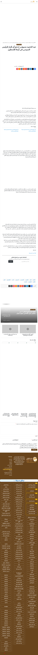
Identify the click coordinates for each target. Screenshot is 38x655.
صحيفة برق (32, 507)
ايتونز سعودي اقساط (19, 497)
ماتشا (19, 564)
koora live (6, 554)
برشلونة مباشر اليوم (6, 533)
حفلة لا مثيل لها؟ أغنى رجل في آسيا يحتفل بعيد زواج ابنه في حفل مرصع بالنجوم (6, 415)
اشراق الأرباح (32, 582)
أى (30, 279)
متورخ (32, 546)
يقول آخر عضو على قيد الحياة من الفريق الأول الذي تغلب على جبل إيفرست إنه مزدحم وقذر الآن (23, 415)
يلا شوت (19, 603)
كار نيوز (32, 540)
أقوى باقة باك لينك (19, 584)
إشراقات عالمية (28, 42)
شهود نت (31, 570)
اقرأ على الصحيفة (32, 253)
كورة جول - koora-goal (6, 548)
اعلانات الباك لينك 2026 (32, 605)
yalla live (6, 539)
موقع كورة (6, 606)
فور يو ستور (19, 516)
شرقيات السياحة (32, 578)
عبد (12, 279)
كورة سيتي (6, 521)
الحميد (27, 279)
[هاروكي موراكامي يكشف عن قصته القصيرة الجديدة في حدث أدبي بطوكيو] (14, 377)
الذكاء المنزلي (9, 465)
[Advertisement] (19, 10)
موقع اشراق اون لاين (31, 511)
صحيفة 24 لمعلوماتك (8, 472)
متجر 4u (19, 518)
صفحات (10, 475)
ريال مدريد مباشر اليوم (6, 531)
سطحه (6, 486)
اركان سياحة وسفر (32, 513)
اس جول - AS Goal (6, 571)
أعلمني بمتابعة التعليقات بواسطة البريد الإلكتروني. (28, 445)
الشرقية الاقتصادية (32, 532)
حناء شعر (19, 560)
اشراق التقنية (32, 519)
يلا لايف (6, 527)
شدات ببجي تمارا (19, 486)
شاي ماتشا (19, 566)
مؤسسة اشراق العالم (8, 473)
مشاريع (19, 592)
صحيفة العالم (32, 626)
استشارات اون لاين (32, 557)
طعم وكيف (32, 567)
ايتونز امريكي (19, 495)
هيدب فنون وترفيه (32, 624)
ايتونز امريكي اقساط (19, 530)
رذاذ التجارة (32, 565)
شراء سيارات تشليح (6, 505)
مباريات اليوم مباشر (19, 607)
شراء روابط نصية (32, 590)
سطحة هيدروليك (6, 491)
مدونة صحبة (32, 576)
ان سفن (32, 521)
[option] (19, 313)
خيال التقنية (32, 525)
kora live (6, 577)
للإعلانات (3, 653)
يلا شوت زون (6, 645)
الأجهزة (11, 463)
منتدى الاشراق (32, 603)
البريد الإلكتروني (34, 439)
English (10, 470)
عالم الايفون (32, 534)
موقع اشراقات (31, 509)
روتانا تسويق (32, 551)
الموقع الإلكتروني (15, 439)
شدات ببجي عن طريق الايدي (19, 521)
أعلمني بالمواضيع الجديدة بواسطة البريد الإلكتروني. (28, 447)
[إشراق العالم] (32, 2)
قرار (34, 281)
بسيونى (17, 279)
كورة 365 (6, 519)
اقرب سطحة (6, 499)
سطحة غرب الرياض (6, 495)
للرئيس (29, 281)
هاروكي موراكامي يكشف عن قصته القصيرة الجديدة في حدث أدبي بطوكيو (14, 414)
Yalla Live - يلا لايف (6, 562)
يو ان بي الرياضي (32, 618)
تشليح (6, 501)
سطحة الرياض (6, 484)
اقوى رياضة (32, 607)
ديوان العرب (19, 590)
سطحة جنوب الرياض (6, 497)
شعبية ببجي (19, 545)
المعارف (31, 559)
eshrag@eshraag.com (19, 464)
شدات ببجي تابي (19, 491)
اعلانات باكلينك (19, 599)
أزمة (34, 279)
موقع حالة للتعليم (32, 620)
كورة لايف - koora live (6, 627)
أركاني (32, 572)
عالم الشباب (32, 490)
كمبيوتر (10, 462)
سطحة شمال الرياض (6, 493)
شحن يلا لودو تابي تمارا (19, 525)
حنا (19, 562)
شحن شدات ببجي (19, 536)
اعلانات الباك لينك (32, 597)
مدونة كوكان (32, 536)
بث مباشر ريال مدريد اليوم (6, 525)
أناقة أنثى (32, 544)
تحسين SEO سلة (32, 497)
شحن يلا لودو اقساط (19, 499)
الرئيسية (33, 42)
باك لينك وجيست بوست (32, 611)
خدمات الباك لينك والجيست (19, 573)
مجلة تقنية (32, 616)
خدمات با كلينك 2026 (19, 586)
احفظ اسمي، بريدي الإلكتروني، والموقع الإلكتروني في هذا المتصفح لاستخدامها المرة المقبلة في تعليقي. (19, 443)
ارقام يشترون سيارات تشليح (6, 511)
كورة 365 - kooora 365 (6, 569)
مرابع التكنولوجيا (32, 523)
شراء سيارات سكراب (6, 503)
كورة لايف (6, 579)
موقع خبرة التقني (32, 542)
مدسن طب (32, 609)
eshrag (21, 66)
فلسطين (8, 279)
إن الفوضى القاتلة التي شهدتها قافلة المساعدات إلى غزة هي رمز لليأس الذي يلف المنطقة (26, 312)
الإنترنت (10, 460)
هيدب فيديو (32, 561)
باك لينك (10, 466)
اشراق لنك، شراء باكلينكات (32, 595)
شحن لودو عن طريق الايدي (19, 543)
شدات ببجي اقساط (19, 484)
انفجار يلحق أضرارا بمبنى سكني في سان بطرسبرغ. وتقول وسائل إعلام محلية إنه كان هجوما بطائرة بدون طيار (32, 415)
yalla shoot (19, 605)
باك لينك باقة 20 (19, 580)
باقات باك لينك (31, 592)
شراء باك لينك (32, 586)
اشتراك (10, 261)
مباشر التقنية (32, 574)
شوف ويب (32, 527)
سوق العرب (19, 578)
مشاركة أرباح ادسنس (8, 467)
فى (4, 279)
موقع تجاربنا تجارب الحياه (19, 588)
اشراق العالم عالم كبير (32, 601)
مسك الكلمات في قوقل (32, 517)
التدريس (32, 599)
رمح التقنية (32, 563)
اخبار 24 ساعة (32, 622)
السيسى (21, 279)
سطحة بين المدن (6, 489)
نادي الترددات (32, 555)
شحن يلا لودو (19, 541)
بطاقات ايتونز (19, 547)
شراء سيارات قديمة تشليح (6, 515)
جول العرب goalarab (6, 523)
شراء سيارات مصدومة (6, 513)
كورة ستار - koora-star (6, 545)
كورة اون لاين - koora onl (6, 564)
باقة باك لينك (32, 494)
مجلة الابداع (32, 553)
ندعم (25, 281)
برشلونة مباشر (19, 609)
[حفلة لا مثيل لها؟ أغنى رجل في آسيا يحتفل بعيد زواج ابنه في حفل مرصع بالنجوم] (6, 377)
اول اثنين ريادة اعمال (31, 484)
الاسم (36, 435)
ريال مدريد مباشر (19, 611)
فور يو (19, 534)
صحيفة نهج (32, 538)
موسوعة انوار (32, 580)
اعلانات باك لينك (19, 594)
